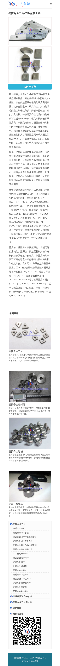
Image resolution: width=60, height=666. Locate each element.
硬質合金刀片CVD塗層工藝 (25, 545)
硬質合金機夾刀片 (21, 587)
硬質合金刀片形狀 (21, 532)
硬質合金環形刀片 (21, 558)
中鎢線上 (38, 658)
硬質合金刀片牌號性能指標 (24, 537)
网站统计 (34, 661)
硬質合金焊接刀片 (21, 574)
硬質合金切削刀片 (21, 566)
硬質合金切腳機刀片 (22, 583)
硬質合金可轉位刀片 (22, 579)
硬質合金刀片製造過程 (23, 541)
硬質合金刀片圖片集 (22, 602)
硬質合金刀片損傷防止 (23, 549)
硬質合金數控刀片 (21, 591)
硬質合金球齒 (16, 451)
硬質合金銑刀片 (20, 570)
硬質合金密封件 (17, 404)
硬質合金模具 (16, 504)
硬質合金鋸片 (19, 562)
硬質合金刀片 (16, 351)
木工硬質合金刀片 (21, 553)
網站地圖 (17, 608)
